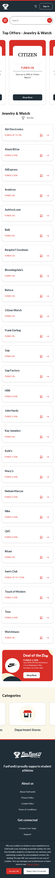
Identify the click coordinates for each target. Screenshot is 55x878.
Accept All (14, 871)
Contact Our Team (27, 828)
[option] (27, 717)
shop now (32, 675)
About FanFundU (27, 791)
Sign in (46, 6)
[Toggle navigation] (35, 6)
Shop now (37, 97)
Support (27, 834)
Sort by (30, 117)
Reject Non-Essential (36, 871)
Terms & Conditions (27, 809)
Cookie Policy (27, 803)
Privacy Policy (27, 797)
